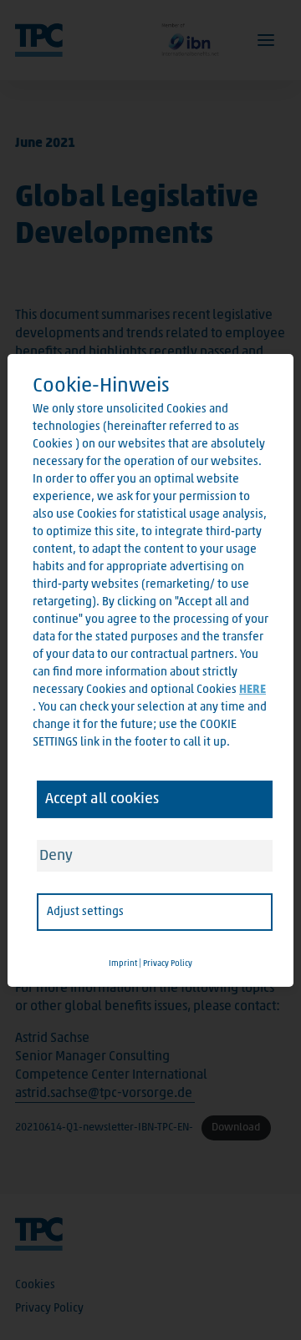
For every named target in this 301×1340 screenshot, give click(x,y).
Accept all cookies (102, 799)
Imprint (123, 963)
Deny (56, 854)
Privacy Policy (167, 963)
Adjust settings (85, 912)
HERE (252, 689)
